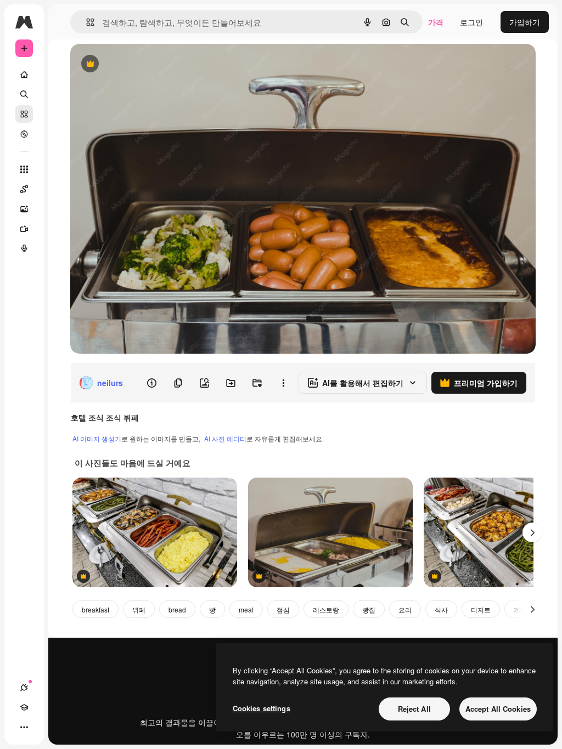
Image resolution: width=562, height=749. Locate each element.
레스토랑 (326, 609)
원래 (133, 64)
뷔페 (138, 609)
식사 (441, 609)
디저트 (481, 609)
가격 (435, 21)
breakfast (95, 609)
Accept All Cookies (498, 708)
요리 (405, 609)
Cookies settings (261, 708)
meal (246, 609)
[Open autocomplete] (86, 22)
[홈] (24, 74)
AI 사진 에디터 (225, 438)
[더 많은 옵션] (283, 383)
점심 (283, 609)
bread (177, 609)
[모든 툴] (24, 169)
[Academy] (24, 707)
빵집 (368, 609)
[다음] (532, 532)
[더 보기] (24, 727)
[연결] (24, 687)
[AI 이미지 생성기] (24, 209)
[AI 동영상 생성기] (24, 228)
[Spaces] (24, 189)
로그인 (471, 21)
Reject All (414, 708)
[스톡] (24, 114)
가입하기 (524, 21)
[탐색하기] (24, 134)
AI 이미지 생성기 (96, 438)
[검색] (24, 94)
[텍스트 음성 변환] (24, 248)
